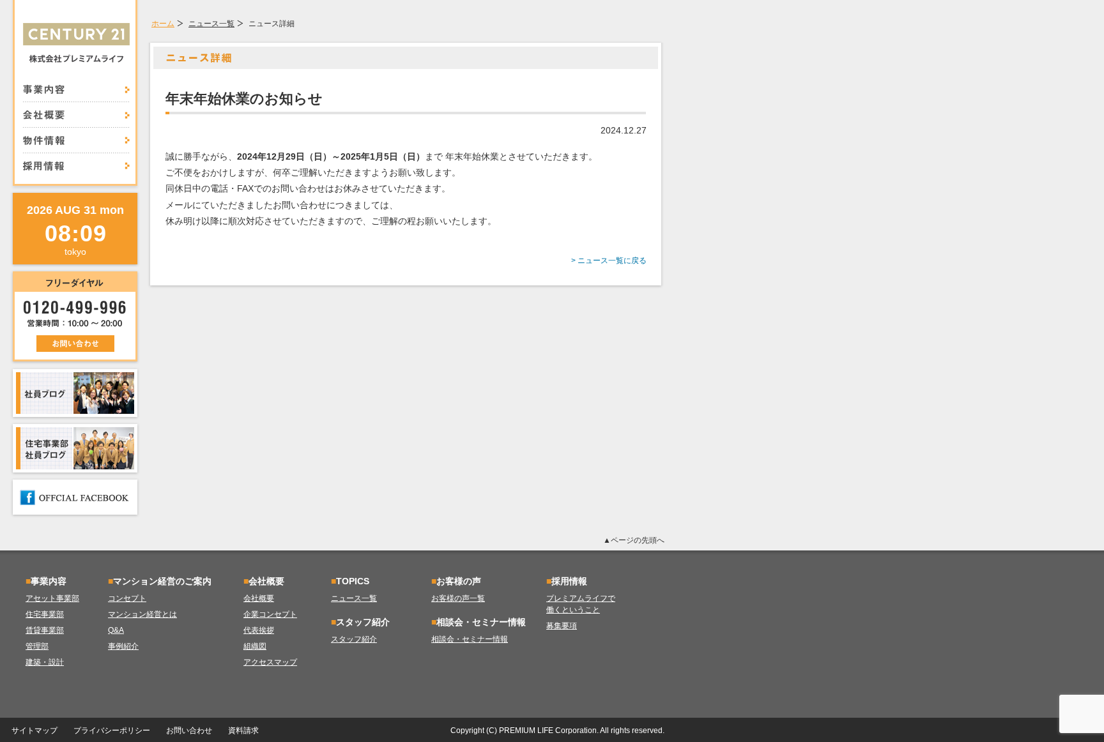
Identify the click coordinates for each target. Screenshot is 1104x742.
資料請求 (243, 730)
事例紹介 (123, 646)
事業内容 (76, 93)
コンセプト (127, 598)
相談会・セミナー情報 (469, 639)
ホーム (162, 23)
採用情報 (76, 162)
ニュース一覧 (211, 23)
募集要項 (561, 625)
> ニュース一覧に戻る (609, 260)
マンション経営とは (142, 614)
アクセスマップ (270, 662)
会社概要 (76, 115)
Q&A (116, 630)
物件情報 (76, 140)
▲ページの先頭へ (633, 540)
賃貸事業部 (45, 630)
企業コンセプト (270, 614)
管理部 (37, 646)
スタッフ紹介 (354, 639)
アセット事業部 (52, 598)
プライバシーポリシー (111, 730)
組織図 (254, 646)
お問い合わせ (189, 730)
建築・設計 (45, 662)
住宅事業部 (45, 614)
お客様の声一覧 (458, 598)
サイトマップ (34, 730)
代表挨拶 (258, 630)
